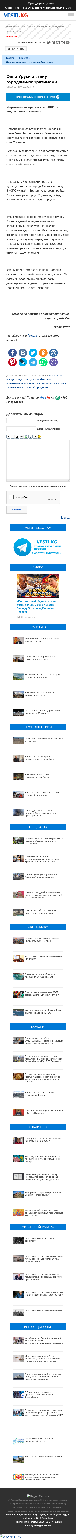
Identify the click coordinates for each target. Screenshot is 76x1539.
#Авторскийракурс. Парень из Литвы (43, 1310)
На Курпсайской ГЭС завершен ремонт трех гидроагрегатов (41, 911)
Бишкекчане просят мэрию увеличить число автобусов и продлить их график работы (44, 841)
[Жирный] (8, 437)
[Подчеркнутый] (17, 437)
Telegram (68, 42)
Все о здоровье (14, 31)
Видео (40, 26)
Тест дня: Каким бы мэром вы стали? (43, 1457)
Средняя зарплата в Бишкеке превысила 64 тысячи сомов (40, 975)
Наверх (65, 517)
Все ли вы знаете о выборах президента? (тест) (39, 1440)
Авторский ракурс (26, 26)
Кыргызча (11, 36)
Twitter (48, 42)
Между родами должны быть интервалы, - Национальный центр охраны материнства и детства (42, 1359)
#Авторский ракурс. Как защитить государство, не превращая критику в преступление (43, 1277)
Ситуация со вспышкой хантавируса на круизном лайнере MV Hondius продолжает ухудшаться (43, 1377)
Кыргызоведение (54, 26)
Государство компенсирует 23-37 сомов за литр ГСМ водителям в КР (42, 993)
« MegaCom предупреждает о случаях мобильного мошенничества (34, 379)
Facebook (53, 42)
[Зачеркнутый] (22, 437)
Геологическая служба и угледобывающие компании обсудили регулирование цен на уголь (44, 1041)
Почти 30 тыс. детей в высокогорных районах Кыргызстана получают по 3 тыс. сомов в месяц (43, 895)
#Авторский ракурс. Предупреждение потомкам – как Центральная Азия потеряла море (44, 1259)
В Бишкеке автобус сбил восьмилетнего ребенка (37, 775)
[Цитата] (30, 437)
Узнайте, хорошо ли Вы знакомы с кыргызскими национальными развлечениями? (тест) (42, 1477)
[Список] (35, 437)
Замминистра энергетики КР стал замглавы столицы (42, 639)
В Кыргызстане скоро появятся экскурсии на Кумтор (40, 1093)
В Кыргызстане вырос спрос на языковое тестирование (40, 657)
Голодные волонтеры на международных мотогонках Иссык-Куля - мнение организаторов (43, 859)
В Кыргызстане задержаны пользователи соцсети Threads (40, 757)
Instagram (63, 42)
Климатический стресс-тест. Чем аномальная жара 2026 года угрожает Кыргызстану (44, 1213)
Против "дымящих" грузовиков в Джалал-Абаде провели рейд (41, 875)
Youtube (58, 42)
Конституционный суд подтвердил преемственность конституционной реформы (43, 1159)
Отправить (16, 510)
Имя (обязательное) (47, 421)
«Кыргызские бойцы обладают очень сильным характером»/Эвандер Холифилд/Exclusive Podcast (36, 606)
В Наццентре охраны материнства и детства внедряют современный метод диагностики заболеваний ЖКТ (44, 1413)
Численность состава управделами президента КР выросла (42, 711)
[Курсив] (13, 437)
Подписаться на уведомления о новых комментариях (38, 486)
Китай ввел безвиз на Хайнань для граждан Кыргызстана (42, 675)
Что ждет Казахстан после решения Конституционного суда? (43, 1139)
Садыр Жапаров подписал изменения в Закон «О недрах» (44, 1111)
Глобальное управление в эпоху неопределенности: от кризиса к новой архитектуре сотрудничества (43, 1177)
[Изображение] (26, 437)
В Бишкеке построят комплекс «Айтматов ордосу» (40, 693)
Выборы (10, 26)
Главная (10, 58)
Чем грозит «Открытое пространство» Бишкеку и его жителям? (44, 1193)
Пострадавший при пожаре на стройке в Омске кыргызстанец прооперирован (40, 813)
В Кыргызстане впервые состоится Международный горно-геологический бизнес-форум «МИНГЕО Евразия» (44, 1059)
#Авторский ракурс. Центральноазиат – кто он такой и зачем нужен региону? (44, 1293)
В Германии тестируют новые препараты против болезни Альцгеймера (40, 1395)
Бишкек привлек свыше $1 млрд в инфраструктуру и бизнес (42, 939)
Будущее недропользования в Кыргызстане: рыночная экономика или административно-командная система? (42, 1078)
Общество (23, 58)
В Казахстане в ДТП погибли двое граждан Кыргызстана (42, 793)
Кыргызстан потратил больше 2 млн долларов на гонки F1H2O (43, 1011)
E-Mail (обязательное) (48, 429)
